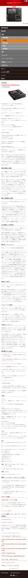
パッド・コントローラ (7, 58)
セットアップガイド (6, 510)
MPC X (4, 46)
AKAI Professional (4, 27)
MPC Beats (5, 48)
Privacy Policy (24, 572)
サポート (3, 68)
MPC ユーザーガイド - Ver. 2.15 (11, 565)
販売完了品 (5, 65)
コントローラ (7, 62)
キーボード (5, 55)
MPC (3, 34)
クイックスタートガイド (9, 562)
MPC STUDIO (5, 37)
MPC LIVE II (5, 43)
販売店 (3, 78)
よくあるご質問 (5, 72)
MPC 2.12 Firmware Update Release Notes (14, 556)
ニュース (3, 75)
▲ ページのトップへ (14, 568)
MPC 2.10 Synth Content (9, 553)
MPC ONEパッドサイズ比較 (10, 500)
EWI (3, 52)
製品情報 (3, 31)
